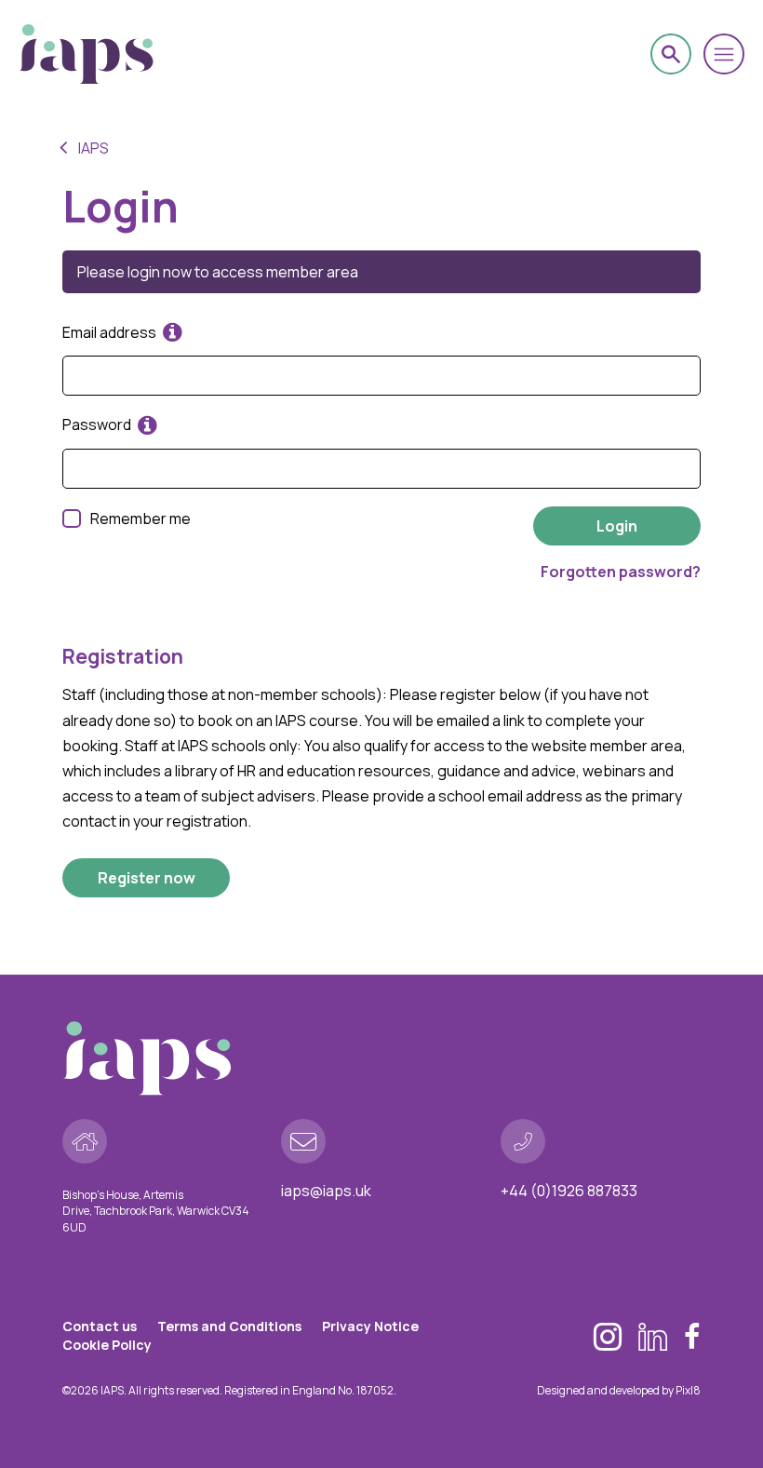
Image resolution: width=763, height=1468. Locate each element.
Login (616, 526)
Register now (146, 878)
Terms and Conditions (229, 1326)
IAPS (93, 148)
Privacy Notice (370, 1326)
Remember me (140, 518)
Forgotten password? (621, 571)
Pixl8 (688, 1390)
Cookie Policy (107, 1345)
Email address (110, 332)
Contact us (99, 1326)
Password (98, 424)
